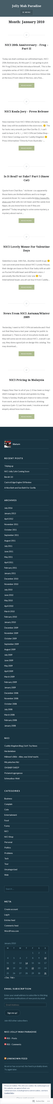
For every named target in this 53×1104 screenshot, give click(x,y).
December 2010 (11, 579)
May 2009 (8, 666)
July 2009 (8, 655)
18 (8, 968)
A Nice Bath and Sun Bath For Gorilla (20, 488)
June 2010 (8, 595)
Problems (8, 853)
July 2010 (8, 590)
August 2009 (9, 649)
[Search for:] (26, 889)
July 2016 (8, 508)
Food (6, 820)
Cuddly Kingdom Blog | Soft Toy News (20, 746)
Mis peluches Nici (11, 762)
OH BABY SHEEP (11, 767)
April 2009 (8, 671)
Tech (6, 858)
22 (33, 968)
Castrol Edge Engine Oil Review (17, 482)
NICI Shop (8, 837)
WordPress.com (11, 931)
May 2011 (8, 557)
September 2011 (11, 535)
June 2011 (8, 551)
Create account (11, 909)
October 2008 (10, 704)
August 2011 (9, 541)
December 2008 (11, 693)
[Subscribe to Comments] (5, 1044)
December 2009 (11, 628)
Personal (8, 842)
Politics (7, 847)
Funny (7, 826)
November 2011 (11, 524)
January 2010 (10, 622)
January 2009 (10, 687)
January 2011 (10, 573)
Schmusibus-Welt (12, 778)
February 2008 (10, 720)
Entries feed (9, 920)
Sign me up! (12, 1013)
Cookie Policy (9, 1093)
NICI (6, 831)
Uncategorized (10, 869)
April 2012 (8, 519)
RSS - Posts (12, 1038)
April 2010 (8, 606)
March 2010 (9, 611)
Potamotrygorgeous (13, 773)
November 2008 (11, 698)
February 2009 (10, 682)
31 (45, 973)
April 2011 (8, 562)
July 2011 (8, 546)
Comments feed (11, 925)
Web (6, 875)
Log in (7, 915)
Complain (8, 804)
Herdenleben (10, 751)
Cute (6, 809)
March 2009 (9, 677)
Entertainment (10, 815)
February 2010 (10, 617)
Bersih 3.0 (8, 477)
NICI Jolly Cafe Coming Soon (16, 471)
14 (26, 963)
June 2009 (8, 660)
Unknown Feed (17, 1058)
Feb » (12, 977)
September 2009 (11, 644)
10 (45, 958)
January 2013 (10, 513)
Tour (6, 864)
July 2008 (8, 709)
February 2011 (10, 568)
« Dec (6, 977)
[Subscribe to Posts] (5, 1038)
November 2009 (11, 633)
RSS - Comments (14, 1044)
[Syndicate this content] (5, 1058)
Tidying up (8, 466)
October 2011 (10, 530)
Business (8, 798)
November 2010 (11, 584)
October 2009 (10, 638)
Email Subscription (17, 988)
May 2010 (8, 600)
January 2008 (10, 726)
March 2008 (9, 715)
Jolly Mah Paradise (26, 6)
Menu (27, 12)
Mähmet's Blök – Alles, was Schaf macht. (21, 757)
